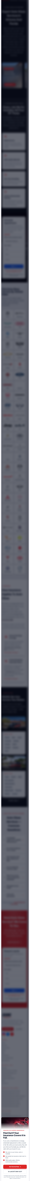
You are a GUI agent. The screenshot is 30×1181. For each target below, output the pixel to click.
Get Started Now (15, 1166)
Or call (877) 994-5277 (15, 1171)
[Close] (26, 1119)
